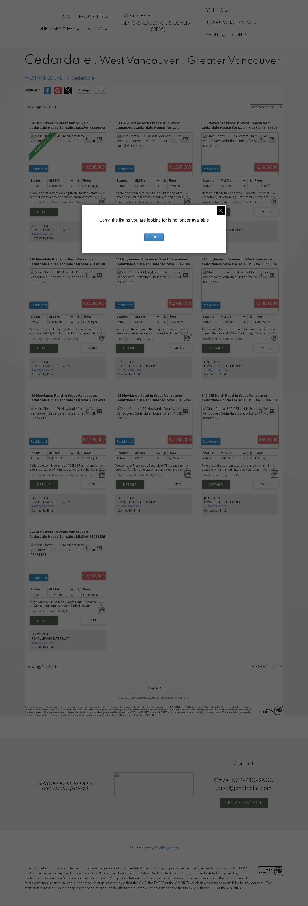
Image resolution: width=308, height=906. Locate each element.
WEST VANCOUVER (45, 78)
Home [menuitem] (66, 17)
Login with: (33, 90)
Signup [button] (84, 90)
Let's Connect (243, 803)
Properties (91, 17)
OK (154, 237)
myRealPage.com (164, 848)
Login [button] (100, 90)
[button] (244, 803)
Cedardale (82, 78)
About (212, 35)
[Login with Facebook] (47, 93)
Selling (214, 10)
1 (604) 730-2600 (43, 234)
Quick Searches (56, 29)
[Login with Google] (58, 93)
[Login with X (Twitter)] (68, 93)
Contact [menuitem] (242, 35)
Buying (95, 29)
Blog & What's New (228, 23)
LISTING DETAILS (44, 212)
